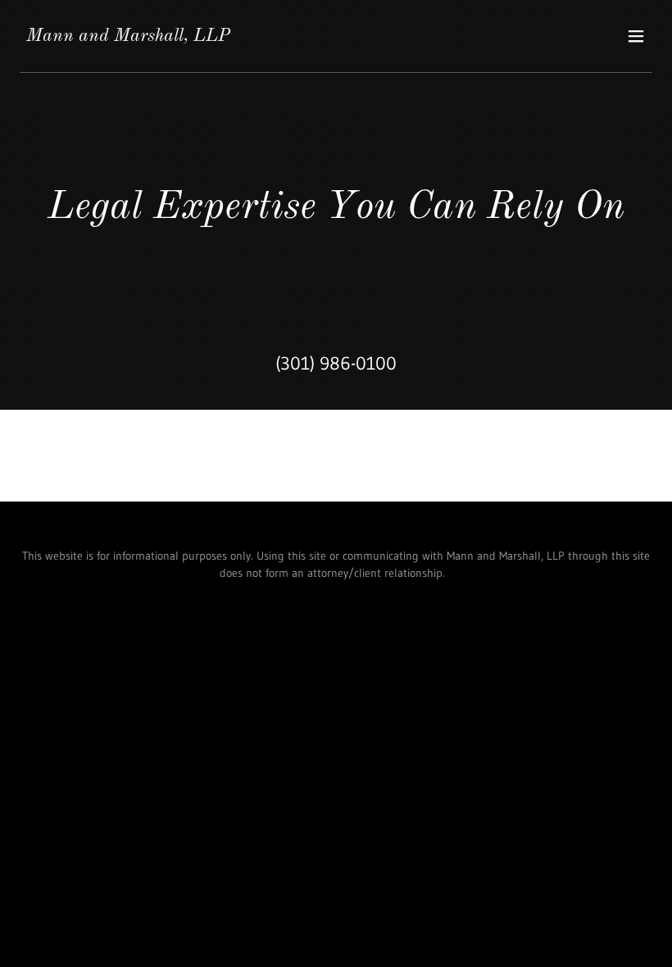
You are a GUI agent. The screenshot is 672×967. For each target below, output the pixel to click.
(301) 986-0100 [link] (336, 363)
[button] (636, 36)
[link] (127, 36)
